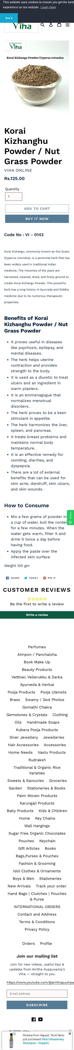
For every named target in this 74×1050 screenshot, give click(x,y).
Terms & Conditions (37, 922)
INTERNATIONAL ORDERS (37, 906)
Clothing (60, 714)
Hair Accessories (23, 745)
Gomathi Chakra (37, 707)
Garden (15, 788)
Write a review (37, 615)
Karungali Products (37, 803)
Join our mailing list (37, 956)
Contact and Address (37, 914)
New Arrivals (19, 886)
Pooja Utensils (53, 692)
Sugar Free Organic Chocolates (37, 833)
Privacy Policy (37, 929)
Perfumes (37, 647)
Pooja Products (21, 692)
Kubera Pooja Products (37, 729)
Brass (15, 699)
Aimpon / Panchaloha (37, 654)
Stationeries (50, 878)
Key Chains (45, 818)
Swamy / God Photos (44, 699)
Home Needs (20, 752)
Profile (46, 943)
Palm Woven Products (37, 795)
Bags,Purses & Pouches (37, 856)
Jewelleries (53, 737)
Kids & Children (53, 810)
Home (24, 818)
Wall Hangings (37, 826)
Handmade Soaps (43, 722)
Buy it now (37, 219)
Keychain (47, 841)
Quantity (12, 189)
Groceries (58, 780)
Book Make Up (37, 662)
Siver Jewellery (24, 737)
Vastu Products (52, 752)
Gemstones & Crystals (26, 714)
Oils (18, 722)
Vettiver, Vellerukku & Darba (37, 677)
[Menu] (67, 24)
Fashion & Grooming (37, 863)
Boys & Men (23, 878)
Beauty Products (37, 669)
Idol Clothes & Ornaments (37, 871)
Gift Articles (29, 848)
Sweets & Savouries (25, 780)
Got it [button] (9, 18)
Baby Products (20, 810)
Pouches (26, 841)
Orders (28, 943)
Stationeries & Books (46, 788)
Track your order (51, 886)
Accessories (55, 745)
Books (50, 848)
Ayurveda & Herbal (37, 684)
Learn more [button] (48, 7)
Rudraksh (37, 760)
